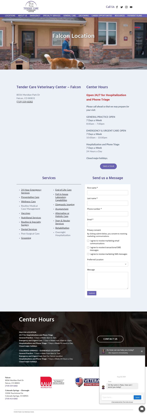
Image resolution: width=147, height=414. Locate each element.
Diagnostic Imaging (64, 204)
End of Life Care (63, 190)
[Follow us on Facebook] (117, 7)
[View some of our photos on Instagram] (126, 7)
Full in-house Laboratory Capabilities (61, 197)
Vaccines (25, 213)
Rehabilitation (62, 228)
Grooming (84, 15)
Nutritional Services (31, 218)
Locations (10, 15)
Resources (120, 15)
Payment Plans (134, 15)
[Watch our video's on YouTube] (131, 7)
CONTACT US (110, 339)
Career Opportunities (102, 15)
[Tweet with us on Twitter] (121, 7)
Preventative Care (30, 197)
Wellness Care (28, 201)
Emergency (35, 15)
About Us (22, 15)
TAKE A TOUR (108, 166)
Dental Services (29, 229)
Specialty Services (51, 15)
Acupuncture (61, 209)
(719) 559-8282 (25, 102)
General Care (69, 15)
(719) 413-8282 (11, 399)
